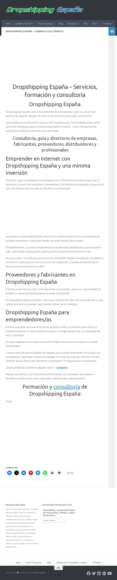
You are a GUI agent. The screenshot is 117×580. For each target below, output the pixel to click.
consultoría (66, 386)
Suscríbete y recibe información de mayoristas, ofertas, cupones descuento (60, 512)
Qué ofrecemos (34, 562)
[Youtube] (109, 573)
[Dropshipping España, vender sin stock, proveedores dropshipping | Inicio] (45, 10)
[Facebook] (89, 573)
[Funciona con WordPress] (18, 573)
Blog (60, 23)
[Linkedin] (99, 573)
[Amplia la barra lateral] (112, 31)
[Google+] (104, 573)
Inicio (8, 23)
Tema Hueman (40, 573)
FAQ (86, 23)
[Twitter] (94, 573)
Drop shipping (45, 23)
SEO (94, 23)
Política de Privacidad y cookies (71, 562)
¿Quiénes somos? (23, 23)
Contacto (106, 23)
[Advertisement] (55, 61)
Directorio (72, 23)
